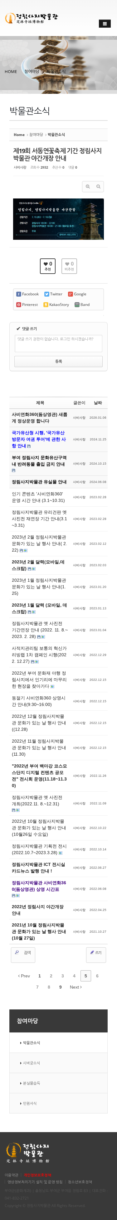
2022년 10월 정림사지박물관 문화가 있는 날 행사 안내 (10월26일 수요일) (39, 828)
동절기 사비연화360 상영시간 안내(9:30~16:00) (39, 701)
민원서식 (30, 1103)
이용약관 (11, 1174)
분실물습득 (31, 1083)
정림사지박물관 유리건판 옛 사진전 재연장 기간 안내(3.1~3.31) (39, 519)
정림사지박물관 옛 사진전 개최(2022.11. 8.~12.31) (37, 800)
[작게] (98, 186)
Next (75, 987)
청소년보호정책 (80, 1181)
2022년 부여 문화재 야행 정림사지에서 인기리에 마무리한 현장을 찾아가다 (39, 680)
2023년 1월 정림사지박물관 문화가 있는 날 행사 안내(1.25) (39, 587)
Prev (25, 975)
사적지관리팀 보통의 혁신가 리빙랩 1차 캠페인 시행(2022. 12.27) (39, 655)
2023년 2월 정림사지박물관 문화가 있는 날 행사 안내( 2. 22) (39, 544)
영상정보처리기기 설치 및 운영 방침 (35, 1181)
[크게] (87, 186)
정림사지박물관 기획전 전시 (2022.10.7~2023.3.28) (39, 849)
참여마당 (31, 71)
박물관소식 (56, 71)
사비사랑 (20, 167)
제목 (40, 402)
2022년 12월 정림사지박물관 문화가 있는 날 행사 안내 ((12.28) (39, 723)
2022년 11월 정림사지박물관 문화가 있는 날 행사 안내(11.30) (39, 748)
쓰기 (98, 952)
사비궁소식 (31, 1062)
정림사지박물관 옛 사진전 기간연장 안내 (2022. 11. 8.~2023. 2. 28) (40, 630)
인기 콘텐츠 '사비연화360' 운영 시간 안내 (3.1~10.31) (38, 497)
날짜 (98, 402)
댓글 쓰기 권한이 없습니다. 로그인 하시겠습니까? (55, 339)
